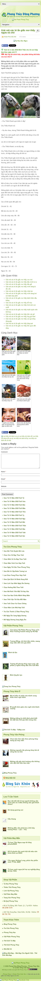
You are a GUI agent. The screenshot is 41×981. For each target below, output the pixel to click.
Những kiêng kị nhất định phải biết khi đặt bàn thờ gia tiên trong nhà (23, 719)
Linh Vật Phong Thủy (11, 891)
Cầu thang (12, 819)
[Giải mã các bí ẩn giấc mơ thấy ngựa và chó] (20, 105)
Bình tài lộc (12, 652)
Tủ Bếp (12, 941)
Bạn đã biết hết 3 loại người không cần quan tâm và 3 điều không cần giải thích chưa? (23, 802)
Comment (4, 452)
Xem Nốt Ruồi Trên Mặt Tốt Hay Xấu (16, 591)
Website (3, 486)
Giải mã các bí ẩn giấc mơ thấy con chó (19, 280)
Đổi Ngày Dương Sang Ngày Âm (15, 620)
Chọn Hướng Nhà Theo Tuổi (13, 587)
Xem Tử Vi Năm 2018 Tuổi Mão (14, 508)
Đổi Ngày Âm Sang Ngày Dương (15, 615)
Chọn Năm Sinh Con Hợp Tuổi (14, 563)
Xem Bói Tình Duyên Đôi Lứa (14, 551)
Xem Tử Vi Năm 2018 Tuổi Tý (14, 498)
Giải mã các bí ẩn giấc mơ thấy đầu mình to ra (21, 282)
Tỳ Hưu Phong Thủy (11, 884)
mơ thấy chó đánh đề (25, 436)
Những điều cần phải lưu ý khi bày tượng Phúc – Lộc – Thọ (21, 828)
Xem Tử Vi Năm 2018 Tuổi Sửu (14, 501)
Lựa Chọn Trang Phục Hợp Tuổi (15, 575)
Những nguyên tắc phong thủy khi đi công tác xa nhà (24, 751)
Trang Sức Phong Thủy (12, 898)
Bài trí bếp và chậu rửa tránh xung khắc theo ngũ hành (23, 696)
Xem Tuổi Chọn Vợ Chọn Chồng (15, 603)
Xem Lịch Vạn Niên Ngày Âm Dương (16, 583)
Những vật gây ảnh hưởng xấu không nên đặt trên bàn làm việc (25, 762)
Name (3, 471)
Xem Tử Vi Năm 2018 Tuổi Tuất (14, 532)
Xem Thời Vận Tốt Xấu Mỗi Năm (15, 599)
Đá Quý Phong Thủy (11, 901)
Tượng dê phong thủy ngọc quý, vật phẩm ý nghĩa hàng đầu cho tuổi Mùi (24, 664)
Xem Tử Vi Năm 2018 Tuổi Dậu (14, 529)
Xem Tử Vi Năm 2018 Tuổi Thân (15, 526)
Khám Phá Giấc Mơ (10, 37)
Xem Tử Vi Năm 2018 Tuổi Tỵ (14, 515)
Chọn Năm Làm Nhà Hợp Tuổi (14, 607)
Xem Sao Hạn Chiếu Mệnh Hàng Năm (17, 595)
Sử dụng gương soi (15, 810)
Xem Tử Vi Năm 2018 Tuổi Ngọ (14, 519)
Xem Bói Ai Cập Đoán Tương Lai (15, 571)
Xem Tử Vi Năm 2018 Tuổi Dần (14, 505)
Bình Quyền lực (16, 675)
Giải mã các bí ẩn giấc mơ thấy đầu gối (19, 284)
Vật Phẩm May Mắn (10, 894)
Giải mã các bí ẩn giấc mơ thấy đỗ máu (19, 303)
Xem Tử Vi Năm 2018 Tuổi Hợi (14, 536)
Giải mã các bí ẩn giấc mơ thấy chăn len (19, 291)
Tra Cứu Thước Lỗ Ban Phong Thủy (16, 611)
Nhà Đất (6, 949)
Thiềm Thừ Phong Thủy (12, 887)
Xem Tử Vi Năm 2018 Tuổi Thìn (15, 512)
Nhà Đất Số (10, 778)
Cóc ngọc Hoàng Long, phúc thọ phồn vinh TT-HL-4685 (23, 861)
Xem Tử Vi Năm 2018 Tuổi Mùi (14, 522)
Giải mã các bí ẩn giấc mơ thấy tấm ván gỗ (20, 314)
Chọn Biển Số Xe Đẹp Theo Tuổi (15, 559)
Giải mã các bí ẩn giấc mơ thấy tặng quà (19, 323)
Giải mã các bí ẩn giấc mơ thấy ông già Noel (20, 316)
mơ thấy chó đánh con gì (11, 436)
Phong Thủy (12, 924)
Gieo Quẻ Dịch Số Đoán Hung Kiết (16, 579)
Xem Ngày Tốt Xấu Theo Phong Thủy (17, 567)
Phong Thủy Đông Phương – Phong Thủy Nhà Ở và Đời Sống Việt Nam (24, 967)
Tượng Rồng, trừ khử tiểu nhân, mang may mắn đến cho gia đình (25, 642)
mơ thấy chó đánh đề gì (21, 438)
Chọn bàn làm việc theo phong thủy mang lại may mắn (24, 739)
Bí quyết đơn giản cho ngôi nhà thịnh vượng (24, 707)
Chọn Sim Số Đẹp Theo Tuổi (14, 555)
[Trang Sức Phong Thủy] (11, 686)
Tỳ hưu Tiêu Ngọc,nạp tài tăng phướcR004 (20, 843)
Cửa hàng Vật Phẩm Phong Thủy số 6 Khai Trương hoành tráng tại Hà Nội (24, 630)
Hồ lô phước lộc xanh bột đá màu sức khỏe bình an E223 (22, 852)
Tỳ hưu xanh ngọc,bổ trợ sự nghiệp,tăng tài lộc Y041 (24, 870)
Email (3, 479)
